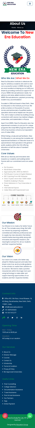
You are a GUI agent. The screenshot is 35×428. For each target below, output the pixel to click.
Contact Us (7, 360)
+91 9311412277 (10, 313)
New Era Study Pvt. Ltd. (16, 418)
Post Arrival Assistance (12, 395)
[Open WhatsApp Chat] (30, 416)
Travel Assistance (10, 392)
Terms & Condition (10, 366)
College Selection (10, 387)
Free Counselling (10, 384)
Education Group (22, 425)
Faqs (5, 401)
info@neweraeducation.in (13, 307)
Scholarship (8, 363)
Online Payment (9, 404)
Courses (7, 358)
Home (14, 27)
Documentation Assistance (13, 390)
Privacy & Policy (9, 369)
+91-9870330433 (10, 310)
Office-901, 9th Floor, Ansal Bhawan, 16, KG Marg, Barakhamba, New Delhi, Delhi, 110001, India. (17, 301)
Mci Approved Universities (13, 372)
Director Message (10, 355)
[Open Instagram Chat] (5, 416)
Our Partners (8, 398)
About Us (7, 352)
